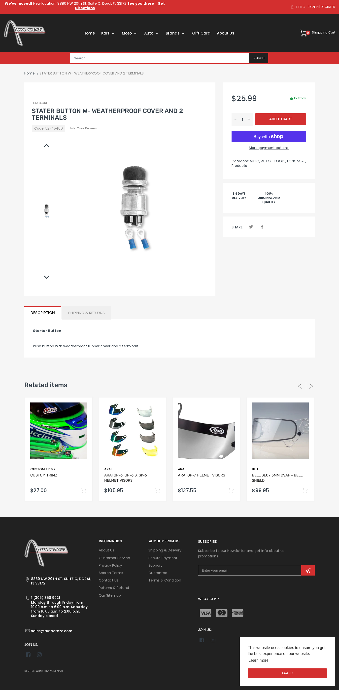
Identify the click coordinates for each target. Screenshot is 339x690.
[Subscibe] (308, 570)
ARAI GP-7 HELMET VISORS (201, 475)
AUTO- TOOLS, (273, 161)
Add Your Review (83, 128)
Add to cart (280, 119)
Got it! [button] (287, 673)
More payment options (269, 147)
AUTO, (255, 161)
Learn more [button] (258, 660)
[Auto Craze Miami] (25, 32)
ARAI (108, 469)
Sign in (313, 6)
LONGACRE (40, 103)
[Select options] (83, 490)
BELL (255, 469)
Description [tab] (43, 312)
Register (328, 6)
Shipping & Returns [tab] (86, 312)
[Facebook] (262, 227)
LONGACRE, (296, 161)
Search (259, 58)
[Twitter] (251, 227)
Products (239, 165)
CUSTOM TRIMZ (43, 469)
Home (29, 73)
